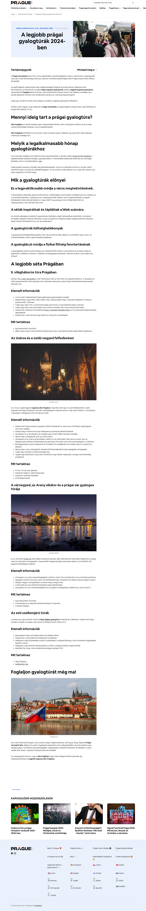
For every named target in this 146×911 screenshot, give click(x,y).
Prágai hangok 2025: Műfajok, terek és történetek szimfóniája (54, 831)
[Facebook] (12, 853)
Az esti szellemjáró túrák (30, 613)
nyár (40, 161)
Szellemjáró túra (21, 664)
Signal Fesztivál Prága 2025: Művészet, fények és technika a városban (121, 831)
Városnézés (16, 789)
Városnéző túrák (46, 28)
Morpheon (38, 906)
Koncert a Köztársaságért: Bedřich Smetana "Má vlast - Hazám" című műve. (88, 831)
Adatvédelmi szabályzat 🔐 (102, 857)
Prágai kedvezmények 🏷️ (124, 849)
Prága (13, 14)
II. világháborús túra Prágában (34, 272)
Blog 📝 (73, 856)
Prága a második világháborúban (57, 310)
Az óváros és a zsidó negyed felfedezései (42, 338)
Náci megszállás (28, 279)
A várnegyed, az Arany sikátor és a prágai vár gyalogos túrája (52, 487)
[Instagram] (15, 853)
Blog (36, 28)
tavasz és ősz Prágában (81, 156)
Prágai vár (28, 559)
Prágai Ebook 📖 (76, 848)
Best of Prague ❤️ (54, 848)
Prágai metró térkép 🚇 (102, 848)
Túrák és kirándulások (25, 14)
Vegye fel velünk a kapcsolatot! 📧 (54, 866)
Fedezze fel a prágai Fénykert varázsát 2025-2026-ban (23, 831)
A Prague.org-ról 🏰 (55, 856)
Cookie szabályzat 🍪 (124, 856)
